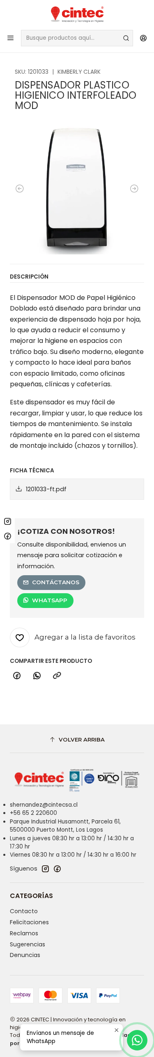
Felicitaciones (29, 922)
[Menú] (10, 38)
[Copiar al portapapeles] (57, 676)
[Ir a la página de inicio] (77, 14)
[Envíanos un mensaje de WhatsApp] (137, 1040)
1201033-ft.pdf (46, 489)
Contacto (24, 911)
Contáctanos (55, 582)
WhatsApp (49, 600)
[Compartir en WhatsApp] (37, 676)
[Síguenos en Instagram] (45, 868)
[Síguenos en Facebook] (57, 868)
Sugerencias (27, 944)
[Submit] (126, 38)
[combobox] (77, 38)
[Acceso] (143, 38)
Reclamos (24, 933)
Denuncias (25, 955)
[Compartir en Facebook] (17, 676)
